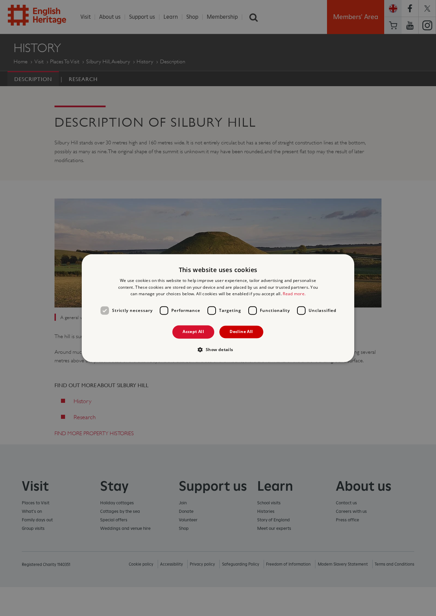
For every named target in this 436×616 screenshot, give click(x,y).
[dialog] (218, 308)
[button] (218, 349)
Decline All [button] (241, 332)
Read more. (294, 294)
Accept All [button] (193, 332)
